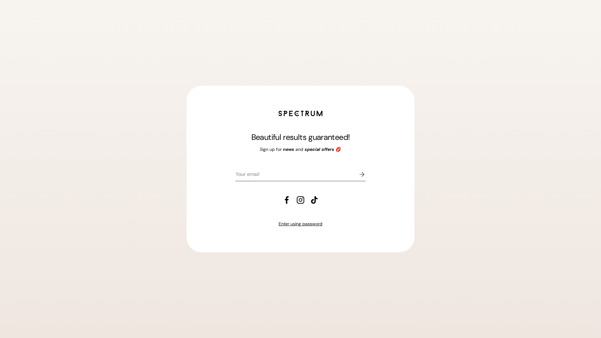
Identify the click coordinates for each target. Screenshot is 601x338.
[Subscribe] (357, 174)
